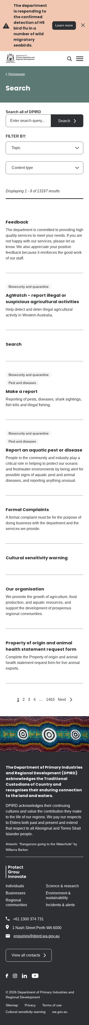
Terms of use (52, 1005)
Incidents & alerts (60, 905)
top (79, 1018)
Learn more (64, 25)
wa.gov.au (59, 1012)
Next (65, 700)
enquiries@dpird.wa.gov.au (37, 936)
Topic (16, 148)
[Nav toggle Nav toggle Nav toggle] (79, 58)
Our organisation (25, 589)
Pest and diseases (22, 383)
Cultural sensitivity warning (37, 558)
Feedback (17, 222)
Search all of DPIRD (23, 112)
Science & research (62, 886)
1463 (50, 700)
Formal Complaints (27, 509)
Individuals (15, 886)
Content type (22, 168)
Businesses (15, 893)
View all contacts (26, 955)
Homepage (16, 74)
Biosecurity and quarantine (29, 287)
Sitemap (12, 1005)
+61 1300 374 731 (28, 919)
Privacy (30, 1005)
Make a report (21, 391)
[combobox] (44, 120)
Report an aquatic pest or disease (44, 450)
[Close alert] (83, 25)
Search (14, 344)
